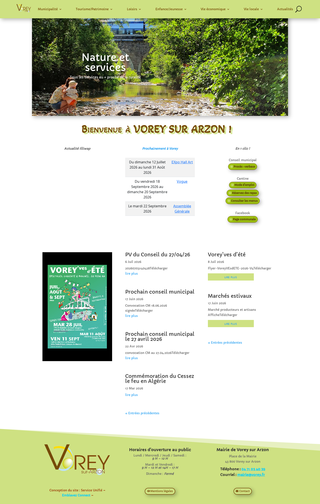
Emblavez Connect (76, 495)
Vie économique (213, 9)
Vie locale (251, 9)
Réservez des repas (244, 192)
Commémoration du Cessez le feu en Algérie (159, 378)
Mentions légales (161, 491)
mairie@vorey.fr (251, 474)
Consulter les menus (244, 200)
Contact (244, 491)
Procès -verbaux (244, 166)
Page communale (244, 219)
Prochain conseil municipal (159, 292)
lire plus (131, 274)
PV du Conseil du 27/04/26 (157, 255)
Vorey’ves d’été (227, 255)
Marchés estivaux (229, 296)
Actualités (285, 9)
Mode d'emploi (244, 184)
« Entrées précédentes (142, 413)
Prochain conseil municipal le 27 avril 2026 (159, 336)
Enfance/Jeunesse (169, 9)
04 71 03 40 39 (253, 469)
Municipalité (48, 9)
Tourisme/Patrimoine (92, 9)
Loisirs (132, 9)
